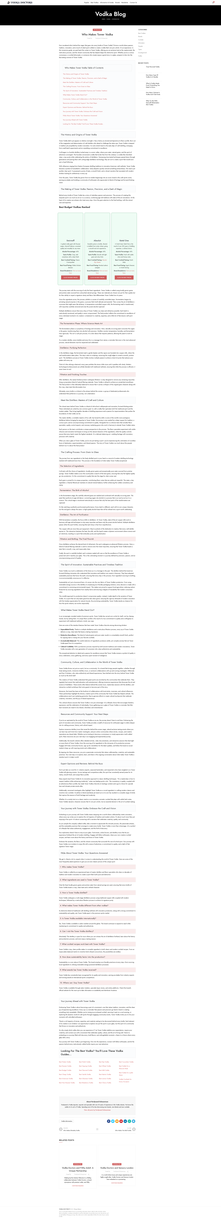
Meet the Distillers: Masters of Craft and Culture (78, 82)
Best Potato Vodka (65, 1062)
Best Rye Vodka (104, 1062)
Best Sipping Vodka (85, 1066)
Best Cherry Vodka (105, 1083)
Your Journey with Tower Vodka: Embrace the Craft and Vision (83, 111)
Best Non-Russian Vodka (67, 1083)
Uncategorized (142, 53)
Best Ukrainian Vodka (85, 1078)
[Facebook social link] (108, 1121)
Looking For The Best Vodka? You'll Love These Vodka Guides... (83, 124)
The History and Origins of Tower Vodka (76, 74)
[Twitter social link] (113, 1121)
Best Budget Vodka (65, 1070)
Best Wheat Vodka (105, 1066)
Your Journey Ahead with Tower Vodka (75, 120)
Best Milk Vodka (104, 1070)
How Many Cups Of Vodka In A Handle (152, 76)
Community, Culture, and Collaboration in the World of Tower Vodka (85, 99)
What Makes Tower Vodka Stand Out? (75, 95)
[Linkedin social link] (125, 1121)
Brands (140, 36)
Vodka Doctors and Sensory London (116, 1167)
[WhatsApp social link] (129, 1121)
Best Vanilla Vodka (85, 1074)
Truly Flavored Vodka (153, 67)
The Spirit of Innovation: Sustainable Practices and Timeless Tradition (85, 91)
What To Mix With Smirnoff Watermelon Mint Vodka (152, 103)
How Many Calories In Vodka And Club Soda (153, 93)
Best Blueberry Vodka (86, 1083)
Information (115, 19)
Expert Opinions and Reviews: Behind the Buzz (78, 107)
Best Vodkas (142, 33)
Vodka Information (66, 1121)
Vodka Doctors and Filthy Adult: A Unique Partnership (77, 1169)
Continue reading (78, 1185)
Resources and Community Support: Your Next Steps (80, 103)
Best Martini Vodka (105, 1074)
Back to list (97, 1129)
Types (140, 49)
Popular (140, 46)
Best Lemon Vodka (105, 1078)
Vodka (108, 19)
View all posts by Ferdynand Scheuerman (97, 1110)
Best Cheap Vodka (65, 1074)
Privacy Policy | (77, 1209)
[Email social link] (117, 1121)
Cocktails (140, 40)
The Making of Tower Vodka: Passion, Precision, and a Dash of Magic (85, 78)
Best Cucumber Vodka (126, 1062)
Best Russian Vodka (65, 1066)
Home (103, 19)
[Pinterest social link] (121, 1121)
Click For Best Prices (71, 277)
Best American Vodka (66, 1078)
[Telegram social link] (133, 1121)
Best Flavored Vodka (85, 1070)
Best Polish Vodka (84, 1062)
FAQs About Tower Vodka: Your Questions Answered (80, 115)
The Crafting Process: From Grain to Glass (76, 86)
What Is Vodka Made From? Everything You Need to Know (153, 85)
